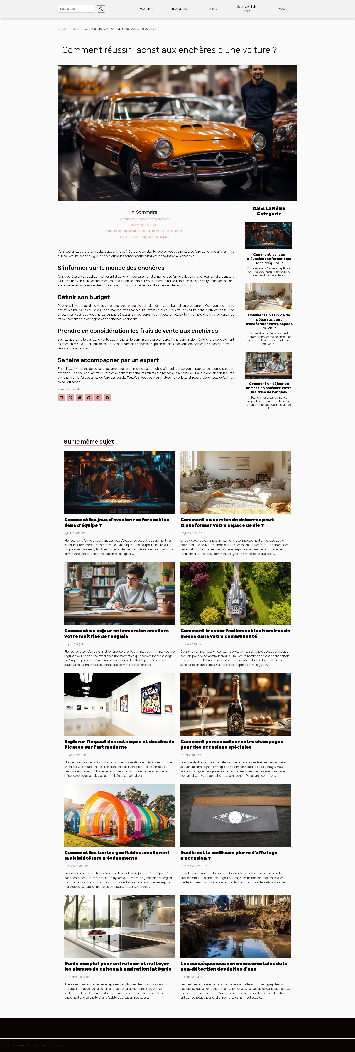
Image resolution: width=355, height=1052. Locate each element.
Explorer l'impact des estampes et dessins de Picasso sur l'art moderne (119, 744)
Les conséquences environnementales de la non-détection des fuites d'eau (233, 966)
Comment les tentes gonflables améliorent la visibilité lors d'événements (117, 855)
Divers (280, 9)
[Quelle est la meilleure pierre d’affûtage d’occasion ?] (235, 815)
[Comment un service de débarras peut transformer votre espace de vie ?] (268, 296)
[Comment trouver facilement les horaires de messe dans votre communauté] (235, 593)
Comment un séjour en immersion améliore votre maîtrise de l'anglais (269, 388)
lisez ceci (187, 285)
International (179, 9)
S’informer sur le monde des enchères (144, 219)
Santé (213, 9)
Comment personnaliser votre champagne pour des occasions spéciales (232, 744)
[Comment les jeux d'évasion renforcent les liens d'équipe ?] (268, 235)
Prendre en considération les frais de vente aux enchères (144, 231)
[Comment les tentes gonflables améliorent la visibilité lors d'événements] (119, 815)
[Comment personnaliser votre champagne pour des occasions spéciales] (235, 704)
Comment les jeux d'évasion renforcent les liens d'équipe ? (269, 258)
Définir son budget (144, 225)
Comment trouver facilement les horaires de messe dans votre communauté (235, 633)
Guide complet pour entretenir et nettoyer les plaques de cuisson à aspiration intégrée (118, 966)
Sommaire (146, 212)
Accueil (63, 28)
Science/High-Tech (247, 9)
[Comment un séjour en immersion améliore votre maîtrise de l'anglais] (268, 365)
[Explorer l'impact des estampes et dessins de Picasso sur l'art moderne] (119, 704)
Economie (146, 9)
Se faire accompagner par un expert (144, 237)
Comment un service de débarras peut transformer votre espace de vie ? (269, 321)
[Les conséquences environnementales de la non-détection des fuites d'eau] (235, 926)
